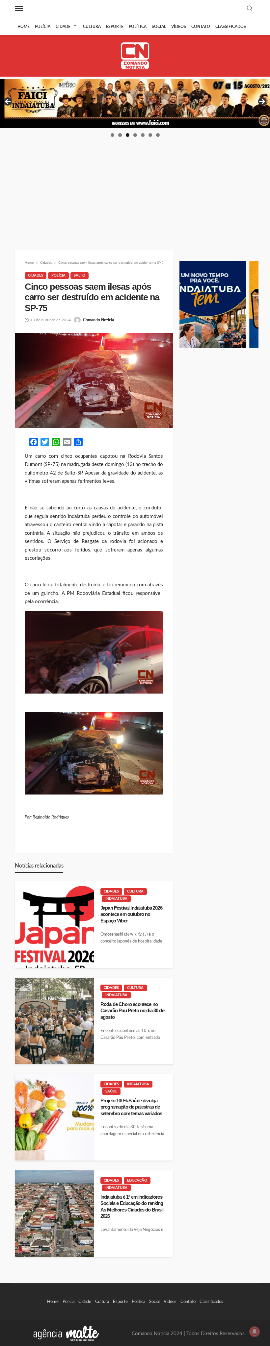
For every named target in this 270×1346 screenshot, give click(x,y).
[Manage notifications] (254, 1331)
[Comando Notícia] (135, 56)
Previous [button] (8, 102)
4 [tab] (135, 135)
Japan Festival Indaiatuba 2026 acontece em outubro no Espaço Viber (131, 914)
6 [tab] (150, 135)
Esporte (114, 27)
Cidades (35, 275)
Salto (79, 275)
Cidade (63, 27)
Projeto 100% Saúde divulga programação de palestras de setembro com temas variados (131, 1107)
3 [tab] (127, 135)
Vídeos (178, 27)
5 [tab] (143, 135)
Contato (200, 27)
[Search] (249, 8)
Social (159, 27)
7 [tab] (158, 135)
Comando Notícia (98, 320)
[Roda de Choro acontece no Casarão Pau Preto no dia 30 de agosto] (54, 1021)
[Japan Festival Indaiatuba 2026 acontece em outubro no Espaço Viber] (54, 924)
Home (23, 27)
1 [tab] (112, 135)
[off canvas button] (19, 8)
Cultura (92, 27)
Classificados (230, 27)
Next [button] (262, 102)
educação (137, 1180)
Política (138, 27)
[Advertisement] (135, 187)
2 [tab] (120, 135)
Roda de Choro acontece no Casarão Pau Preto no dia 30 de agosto (132, 1010)
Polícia (42, 27)
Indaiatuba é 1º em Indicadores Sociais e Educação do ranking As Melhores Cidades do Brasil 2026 (132, 1206)
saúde (111, 1091)
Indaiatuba (116, 898)
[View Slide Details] (135, 103)
